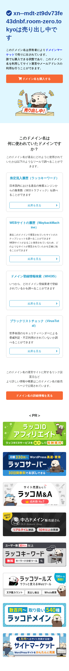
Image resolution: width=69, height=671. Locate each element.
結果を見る (34, 205)
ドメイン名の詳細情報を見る (34, 395)
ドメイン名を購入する (37, 78)
